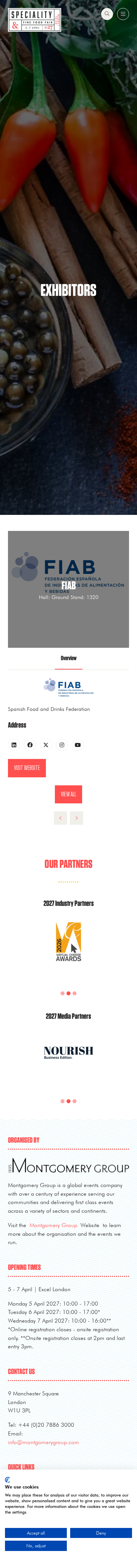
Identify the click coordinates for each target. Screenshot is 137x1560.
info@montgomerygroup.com (43, 1441)
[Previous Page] (60, 818)
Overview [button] (68, 658)
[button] (107, 14)
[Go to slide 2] (63, 993)
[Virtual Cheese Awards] (68, 950)
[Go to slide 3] (68, 993)
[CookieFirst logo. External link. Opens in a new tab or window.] (7, 1480)
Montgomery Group (53, 1224)
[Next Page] (76, 818)
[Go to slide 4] (74, 993)
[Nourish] (68, 1060)
